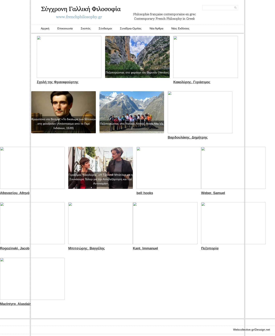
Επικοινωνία (65, 28)
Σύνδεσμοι (105, 28)
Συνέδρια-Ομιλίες (131, 28)
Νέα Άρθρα (156, 28)
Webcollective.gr (243, 329)
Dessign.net (262, 329)
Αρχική (45, 28)
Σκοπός (86, 28)
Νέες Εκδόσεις (180, 28)
